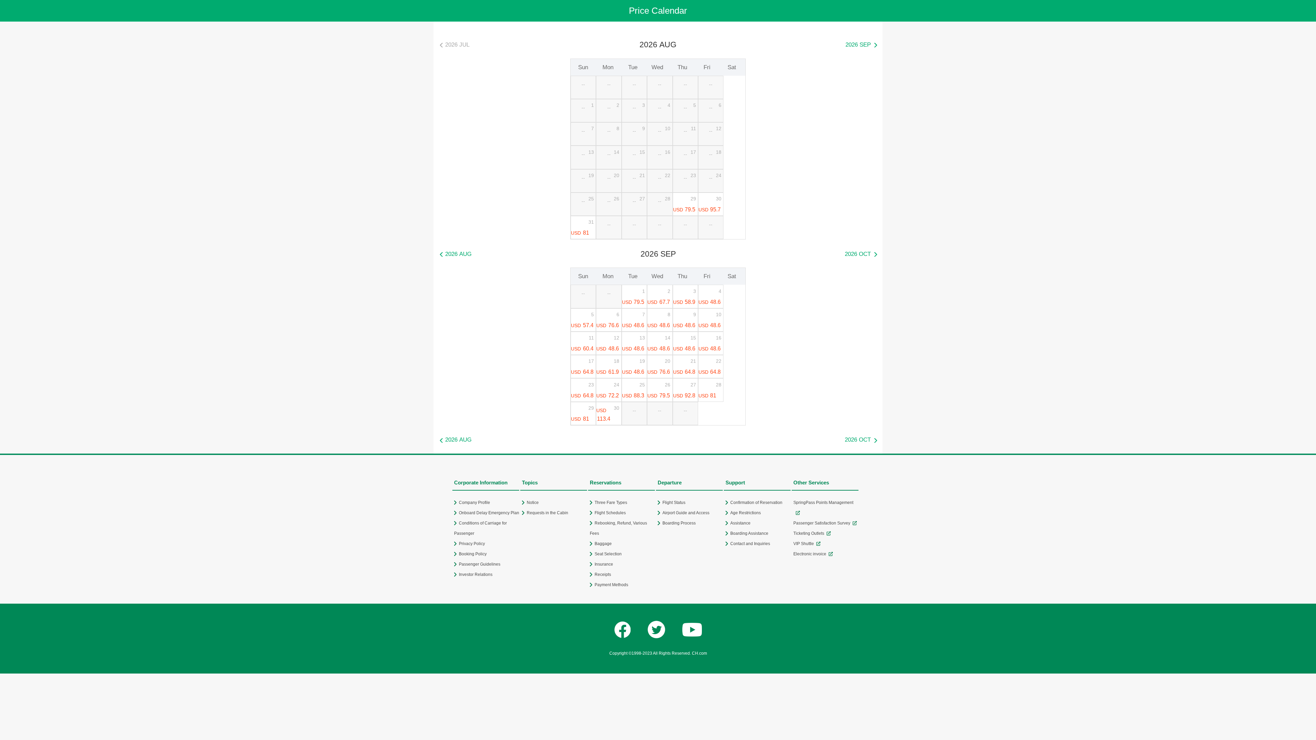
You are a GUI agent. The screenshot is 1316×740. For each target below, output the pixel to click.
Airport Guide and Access (685, 512)
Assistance (740, 523)
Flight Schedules (610, 512)
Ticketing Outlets (808, 533)
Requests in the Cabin (547, 512)
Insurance (604, 564)
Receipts (603, 574)
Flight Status (673, 502)
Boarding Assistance (749, 533)
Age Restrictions (745, 512)
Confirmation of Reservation (756, 502)
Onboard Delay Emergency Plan (489, 512)
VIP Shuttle (803, 543)
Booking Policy (473, 554)
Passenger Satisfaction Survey (821, 523)
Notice (533, 502)
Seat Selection (608, 554)
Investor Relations (475, 574)
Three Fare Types (611, 502)
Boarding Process (679, 523)
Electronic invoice (809, 554)
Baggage (603, 543)
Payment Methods (611, 584)
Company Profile (474, 502)
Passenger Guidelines (479, 564)
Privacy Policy (472, 543)
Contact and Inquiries (750, 543)
